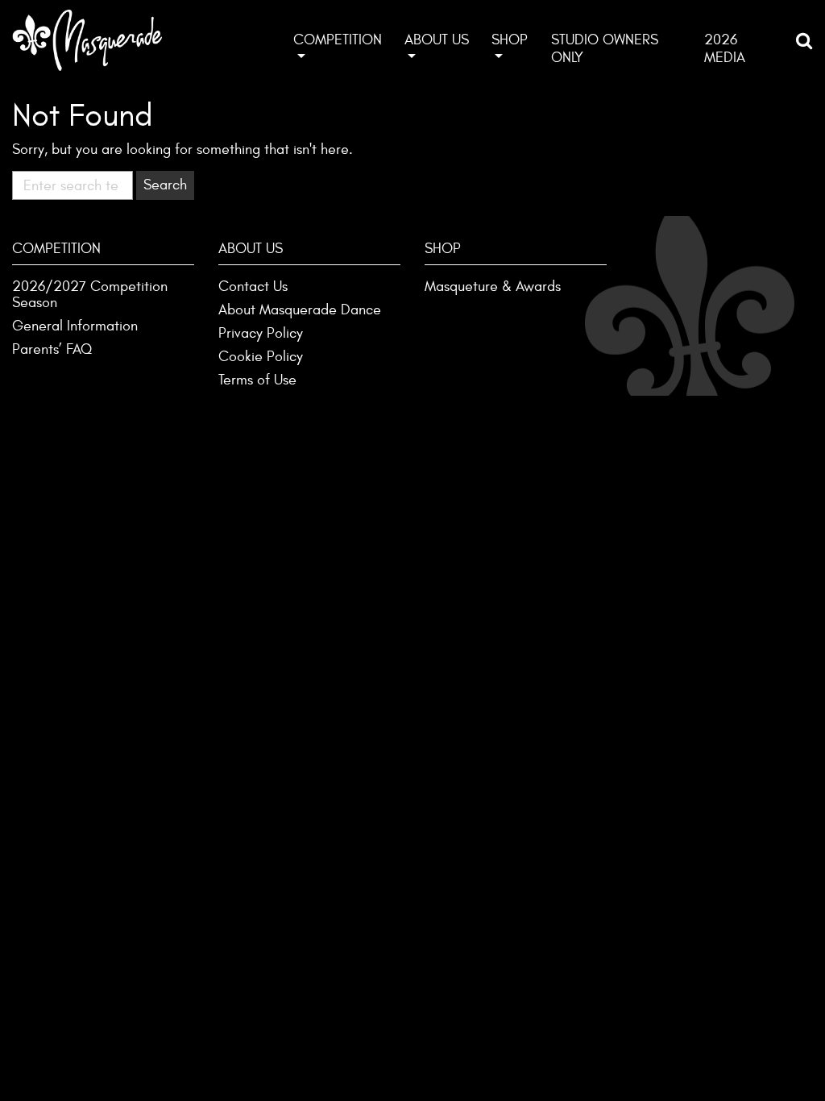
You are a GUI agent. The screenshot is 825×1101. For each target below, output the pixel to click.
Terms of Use (257, 380)
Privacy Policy (260, 333)
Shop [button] (509, 39)
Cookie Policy (260, 356)
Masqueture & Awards (493, 286)
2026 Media (724, 48)
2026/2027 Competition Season (90, 294)
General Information (75, 326)
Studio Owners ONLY (604, 48)
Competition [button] (337, 39)
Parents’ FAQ (52, 349)
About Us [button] (436, 39)
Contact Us (253, 286)
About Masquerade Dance (299, 309)
